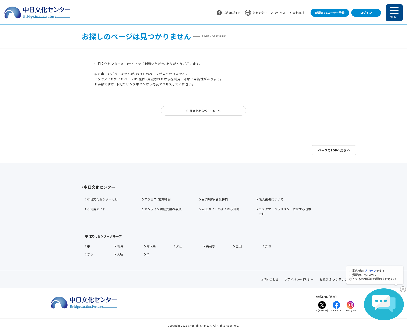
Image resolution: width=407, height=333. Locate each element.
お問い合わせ (270, 279)
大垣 (120, 254)
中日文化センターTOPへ (203, 111)
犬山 (179, 246)
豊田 (239, 246)
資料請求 (298, 13)
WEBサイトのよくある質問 (221, 209)
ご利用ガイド (232, 13)
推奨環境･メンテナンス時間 (338, 279)
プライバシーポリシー (299, 279)
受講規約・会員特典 (215, 199)
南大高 (151, 246)
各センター (260, 13)
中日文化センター (99, 187)
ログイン (366, 13)
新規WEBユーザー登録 (330, 13)
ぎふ (90, 254)
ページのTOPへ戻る (332, 150)
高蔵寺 (210, 246)
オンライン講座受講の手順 (162, 209)
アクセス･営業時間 (157, 199)
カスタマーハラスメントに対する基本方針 (285, 211)
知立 (268, 246)
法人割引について (271, 199)
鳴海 (120, 246)
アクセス (280, 13)
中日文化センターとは (102, 199)
